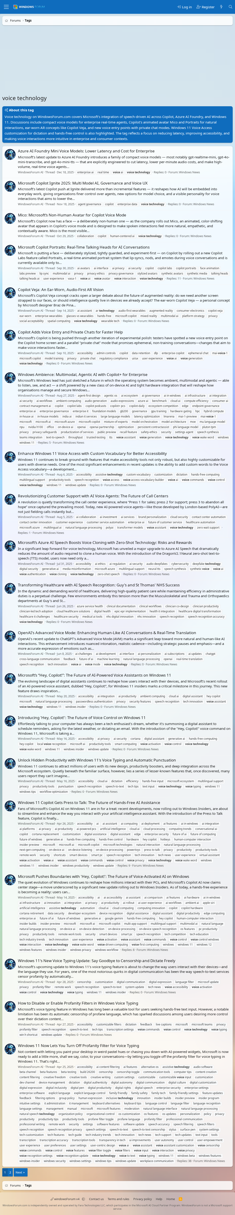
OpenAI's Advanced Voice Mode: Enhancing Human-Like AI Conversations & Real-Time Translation (107, 632)
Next (19, 1172)
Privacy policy (142, 1199)
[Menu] (6, 6)
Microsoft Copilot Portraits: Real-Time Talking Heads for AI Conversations (84, 247)
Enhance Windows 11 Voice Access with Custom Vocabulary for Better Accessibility (92, 453)
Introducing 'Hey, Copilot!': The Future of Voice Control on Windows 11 (82, 717)
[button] (83, 1198)
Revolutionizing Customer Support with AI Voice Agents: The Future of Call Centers (93, 495)
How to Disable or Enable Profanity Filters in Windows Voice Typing (78, 1003)
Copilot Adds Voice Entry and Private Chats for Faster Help (70, 332)
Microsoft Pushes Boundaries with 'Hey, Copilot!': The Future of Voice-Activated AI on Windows (103, 876)
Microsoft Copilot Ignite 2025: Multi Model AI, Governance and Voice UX (83, 183)
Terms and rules (118, 1199)
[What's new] (221, 7)
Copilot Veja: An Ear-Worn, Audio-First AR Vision (61, 289)
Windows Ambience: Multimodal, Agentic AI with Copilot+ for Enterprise (83, 374)
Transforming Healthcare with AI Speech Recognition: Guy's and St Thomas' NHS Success (99, 585)
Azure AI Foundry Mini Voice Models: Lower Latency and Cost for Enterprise (86, 151)
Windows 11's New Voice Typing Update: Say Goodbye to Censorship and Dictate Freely (96, 960)
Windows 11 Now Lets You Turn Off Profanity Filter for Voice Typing (78, 1045)
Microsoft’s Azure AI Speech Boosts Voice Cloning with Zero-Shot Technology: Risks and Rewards (105, 542)
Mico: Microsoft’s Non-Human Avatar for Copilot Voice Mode (72, 215)
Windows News (189, 172)
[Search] (230, 7)
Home (170, 1199)
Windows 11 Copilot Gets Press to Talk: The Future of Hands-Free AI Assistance (89, 802)
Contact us (96, 1199)
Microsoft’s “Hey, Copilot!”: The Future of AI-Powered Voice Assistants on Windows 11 (94, 675)
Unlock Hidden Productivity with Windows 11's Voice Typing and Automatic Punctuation (97, 760)
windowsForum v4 (66, 1199)
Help (159, 1199)
